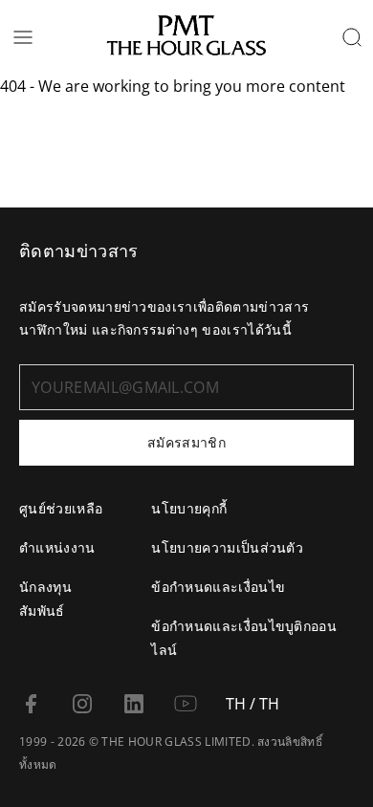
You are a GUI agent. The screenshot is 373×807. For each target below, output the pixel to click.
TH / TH (252, 703)
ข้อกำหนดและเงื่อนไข (218, 587)
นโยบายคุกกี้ (189, 508)
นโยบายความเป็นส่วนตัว (227, 547)
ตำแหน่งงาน (57, 547)
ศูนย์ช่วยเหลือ (60, 508)
